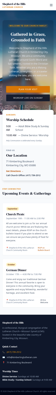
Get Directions (14, 171)
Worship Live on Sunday (31, 97)
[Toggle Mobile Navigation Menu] (51, 5)
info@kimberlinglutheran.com (22, 357)
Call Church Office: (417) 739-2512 (23, 175)
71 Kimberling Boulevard (19, 362)
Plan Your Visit (34, 89)
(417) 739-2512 (14, 351)
